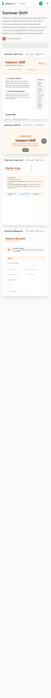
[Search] (41, 3)
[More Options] (17, 45)
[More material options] (45, 54)
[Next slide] (44, 141)
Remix (9, 45)
